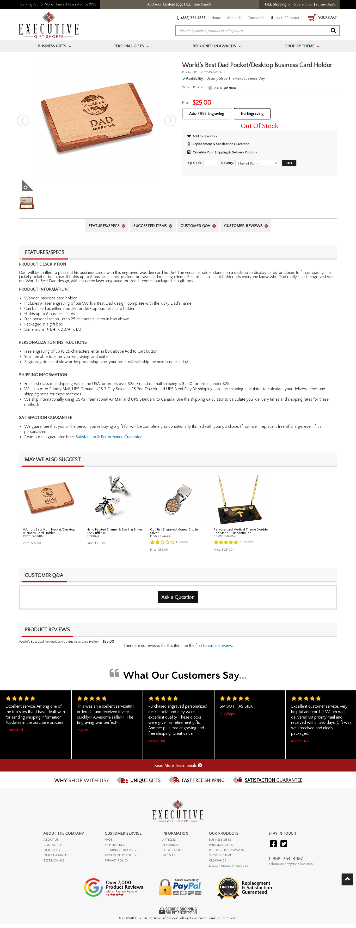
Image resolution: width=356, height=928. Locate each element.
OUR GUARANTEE (56, 855)
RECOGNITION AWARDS (226, 850)
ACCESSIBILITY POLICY (120, 855)
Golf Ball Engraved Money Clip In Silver (174, 531)
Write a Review (192, 87)
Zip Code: (194, 163)
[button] (288, 163)
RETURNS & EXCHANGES (122, 850)
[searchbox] (257, 31)
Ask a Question (225, 88)
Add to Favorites (205, 136)
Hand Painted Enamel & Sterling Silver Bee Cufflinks (114, 531)
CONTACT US (53, 845)
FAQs (108, 839)
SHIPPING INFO (115, 845)
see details (328, 4)
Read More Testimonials (176, 765)
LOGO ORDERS (173, 850)
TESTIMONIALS (54, 860)
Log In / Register (286, 18)
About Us (234, 18)
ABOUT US (51, 839)
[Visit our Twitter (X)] (284, 844)
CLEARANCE (217, 860)
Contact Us (256, 18)
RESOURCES (170, 845)
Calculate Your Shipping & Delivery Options (225, 152)
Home (216, 18)
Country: (227, 163)
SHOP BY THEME (220, 855)
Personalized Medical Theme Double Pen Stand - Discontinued (241, 531)
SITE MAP (168, 855)
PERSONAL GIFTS (221, 845)
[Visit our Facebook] (273, 844)
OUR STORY (52, 850)
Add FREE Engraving (206, 113)
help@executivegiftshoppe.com (291, 864)
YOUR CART (327, 18)
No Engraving (252, 113)
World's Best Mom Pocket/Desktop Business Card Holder (49, 531)
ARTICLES (169, 839)
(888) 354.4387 (193, 18)
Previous (22, 120)
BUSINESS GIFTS (220, 839)
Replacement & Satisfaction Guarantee (221, 144)
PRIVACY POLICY (116, 860)
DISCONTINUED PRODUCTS (228, 865)
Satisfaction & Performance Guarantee (109, 437)
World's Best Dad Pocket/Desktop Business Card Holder (59, 641)
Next (170, 120)
